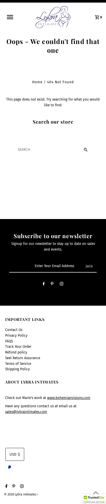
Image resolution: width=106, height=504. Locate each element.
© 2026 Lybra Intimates (20, 494)
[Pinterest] (52, 285)
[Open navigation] (13, 17)
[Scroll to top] (96, 493)
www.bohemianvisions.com (68, 398)
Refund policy (16, 352)
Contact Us (13, 330)
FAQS (9, 341)
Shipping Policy (17, 369)
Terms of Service (18, 364)
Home (37, 82)
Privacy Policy (16, 335)
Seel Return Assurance (22, 358)
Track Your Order (18, 346)
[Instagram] (61, 285)
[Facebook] (44, 285)
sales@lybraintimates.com (26, 412)
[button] (94, 499)
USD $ (15, 454)
